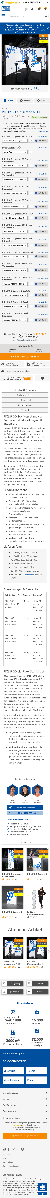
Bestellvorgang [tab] (25, 405)
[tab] (25, 139)
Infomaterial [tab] (25, 400)
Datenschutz (8, 1162)
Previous (2, 951)
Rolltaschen (29, 574)
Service (42, 100)
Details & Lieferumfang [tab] (25, 390)
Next (48, 951)
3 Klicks (25, 356)
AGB (4, 1158)
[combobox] (28, 16)
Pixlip (21, 27)
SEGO (37, 27)
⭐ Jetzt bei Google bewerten (25, 1136)
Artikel (8, 100)
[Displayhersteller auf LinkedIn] (17, 1149)
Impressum (7, 1155)
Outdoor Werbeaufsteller (27, 29)
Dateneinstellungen (11, 1166)
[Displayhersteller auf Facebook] (8, 1149)
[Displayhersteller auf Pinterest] (22, 1149)
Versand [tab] (25, 410)
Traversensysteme (27, 32)
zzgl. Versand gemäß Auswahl (25, 340)
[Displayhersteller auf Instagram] (4, 1149)
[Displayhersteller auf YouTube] (13, 1149)
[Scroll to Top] (42, 1193)
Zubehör (25, 100)
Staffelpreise (42, 141)
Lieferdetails (7, 119)
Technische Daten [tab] (25, 395)
